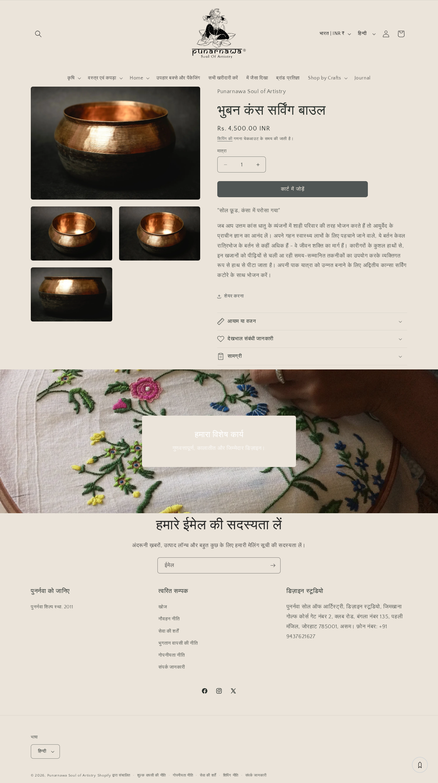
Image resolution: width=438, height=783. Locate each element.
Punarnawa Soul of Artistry (71, 775)
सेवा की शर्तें (168, 631)
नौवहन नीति (169, 619)
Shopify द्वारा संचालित (114, 775)
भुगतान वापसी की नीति (178, 643)
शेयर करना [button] (234, 296)
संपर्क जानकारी (171, 667)
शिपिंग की (225, 139)
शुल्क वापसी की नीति (151, 775)
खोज (162, 607)
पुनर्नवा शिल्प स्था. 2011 (52, 607)
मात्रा (222, 151)
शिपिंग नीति (231, 775)
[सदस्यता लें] (272, 565)
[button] (38, 33)
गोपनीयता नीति (171, 655)
